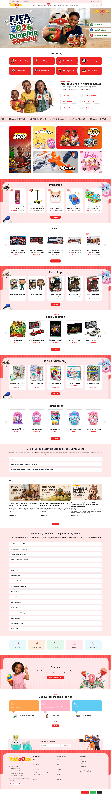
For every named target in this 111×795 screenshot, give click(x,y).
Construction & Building (18, 613)
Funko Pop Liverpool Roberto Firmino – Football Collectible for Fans (93, 296)
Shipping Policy (84, 765)
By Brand (35, 767)
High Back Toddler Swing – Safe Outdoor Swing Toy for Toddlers (55, 208)
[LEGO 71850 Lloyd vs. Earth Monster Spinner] (18, 329)
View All (56, 304)
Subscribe (66, 745)
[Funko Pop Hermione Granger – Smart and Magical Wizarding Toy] (18, 284)
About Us (35, 777)
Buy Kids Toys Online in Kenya (19, 459)
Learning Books (15, 575)
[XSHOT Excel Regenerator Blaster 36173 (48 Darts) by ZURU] (18, 240)
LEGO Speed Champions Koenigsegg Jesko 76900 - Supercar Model (93, 340)
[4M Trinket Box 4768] (55, 373)
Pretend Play (14, 628)
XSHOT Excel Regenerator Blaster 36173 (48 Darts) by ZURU (18, 252)
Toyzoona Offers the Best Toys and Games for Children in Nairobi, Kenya (32, 469)
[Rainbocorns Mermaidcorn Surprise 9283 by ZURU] (18, 418)
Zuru (57, 764)
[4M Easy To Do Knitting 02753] (93, 373)
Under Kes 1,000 (37, 762)
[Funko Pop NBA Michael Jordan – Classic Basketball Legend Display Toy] (74, 284)
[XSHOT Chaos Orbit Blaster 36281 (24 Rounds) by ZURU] (37, 240)
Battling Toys (14, 591)
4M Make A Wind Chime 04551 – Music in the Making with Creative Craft (18, 385)
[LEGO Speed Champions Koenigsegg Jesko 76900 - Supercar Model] (93, 329)
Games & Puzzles (16, 597)
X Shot (58, 767)
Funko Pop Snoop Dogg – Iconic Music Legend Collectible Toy (36, 296)
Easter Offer (36, 764)
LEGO (57, 759)
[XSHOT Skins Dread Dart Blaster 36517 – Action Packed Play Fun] (74, 240)
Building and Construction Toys (40, 772)
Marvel (58, 774)
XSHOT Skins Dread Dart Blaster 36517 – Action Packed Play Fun (74, 252)
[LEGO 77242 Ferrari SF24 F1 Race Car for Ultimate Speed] (37, 329)
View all (55, 524)
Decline (99, 792)
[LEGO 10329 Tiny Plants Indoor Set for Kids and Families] (74, 329)
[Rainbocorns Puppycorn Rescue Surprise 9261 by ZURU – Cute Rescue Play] (55, 418)
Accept (93, 792)
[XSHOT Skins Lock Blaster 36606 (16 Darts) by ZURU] (55, 240)
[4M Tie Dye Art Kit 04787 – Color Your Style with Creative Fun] (37, 373)
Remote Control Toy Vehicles (19, 559)
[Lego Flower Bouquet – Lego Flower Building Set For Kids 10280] (55, 329)
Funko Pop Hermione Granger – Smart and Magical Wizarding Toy (18, 296)
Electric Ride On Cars (17, 623)
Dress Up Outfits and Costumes (20, 549)
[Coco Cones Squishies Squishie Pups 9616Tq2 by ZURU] (37, 197)
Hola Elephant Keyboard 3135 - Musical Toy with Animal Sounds (74, 208)
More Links (35, 779)
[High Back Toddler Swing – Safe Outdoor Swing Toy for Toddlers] (55, 197)
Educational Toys (16, 602)
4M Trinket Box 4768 (55, 383)
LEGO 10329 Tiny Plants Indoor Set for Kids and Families (74, 340)
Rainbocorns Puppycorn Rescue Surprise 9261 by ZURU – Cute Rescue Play (55, 429)
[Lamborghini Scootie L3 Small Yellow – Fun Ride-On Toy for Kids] (18, 197)
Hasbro (58, 772)
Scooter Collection (16, 565)
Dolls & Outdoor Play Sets (18, 586)
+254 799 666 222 (15, 766)
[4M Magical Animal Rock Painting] (74, 373)
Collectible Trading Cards (18, 554)
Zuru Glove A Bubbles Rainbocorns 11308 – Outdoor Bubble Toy (36, 429)
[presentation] (6, 201)
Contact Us (83, 761)
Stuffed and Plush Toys (17, 581)
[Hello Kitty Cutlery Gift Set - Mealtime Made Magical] (93, 197)
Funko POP (59, 779)
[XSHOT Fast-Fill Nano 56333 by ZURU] (93, 240)
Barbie (58, 762)
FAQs (81, 763)
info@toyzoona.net (15, 768)
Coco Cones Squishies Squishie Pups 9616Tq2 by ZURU (36, 208)
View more (56, 217)
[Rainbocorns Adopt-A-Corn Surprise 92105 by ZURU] (93, 418)
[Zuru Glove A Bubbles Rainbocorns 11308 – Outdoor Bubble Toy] (37, 418)
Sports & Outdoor (16, 618)
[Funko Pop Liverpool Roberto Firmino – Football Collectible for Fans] (93, 284)
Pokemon (58, 769)
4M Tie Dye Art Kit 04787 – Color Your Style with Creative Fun (36, 385)
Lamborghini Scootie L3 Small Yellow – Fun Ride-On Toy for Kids (18, 208)
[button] (51, 46)
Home (34, 759)
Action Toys (14, 607)
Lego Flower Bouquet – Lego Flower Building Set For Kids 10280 (55, 340)
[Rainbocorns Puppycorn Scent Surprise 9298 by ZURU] (74, 418)
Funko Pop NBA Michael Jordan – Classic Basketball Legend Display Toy (74, 296)
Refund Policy (83, 766)
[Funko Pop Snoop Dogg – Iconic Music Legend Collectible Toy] (37, 284)
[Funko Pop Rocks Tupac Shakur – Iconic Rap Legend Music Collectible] (55, 284)
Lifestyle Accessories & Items (19, 544)
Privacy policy (85, 792)
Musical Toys (14, 570)
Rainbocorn (59, 777)
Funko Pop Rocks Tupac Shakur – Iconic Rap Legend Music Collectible (55, 296)
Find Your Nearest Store (56, 677)
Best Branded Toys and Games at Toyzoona (24, 464)
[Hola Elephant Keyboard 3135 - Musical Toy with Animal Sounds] (74, 197)
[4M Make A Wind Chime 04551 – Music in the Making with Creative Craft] (18, 373)
